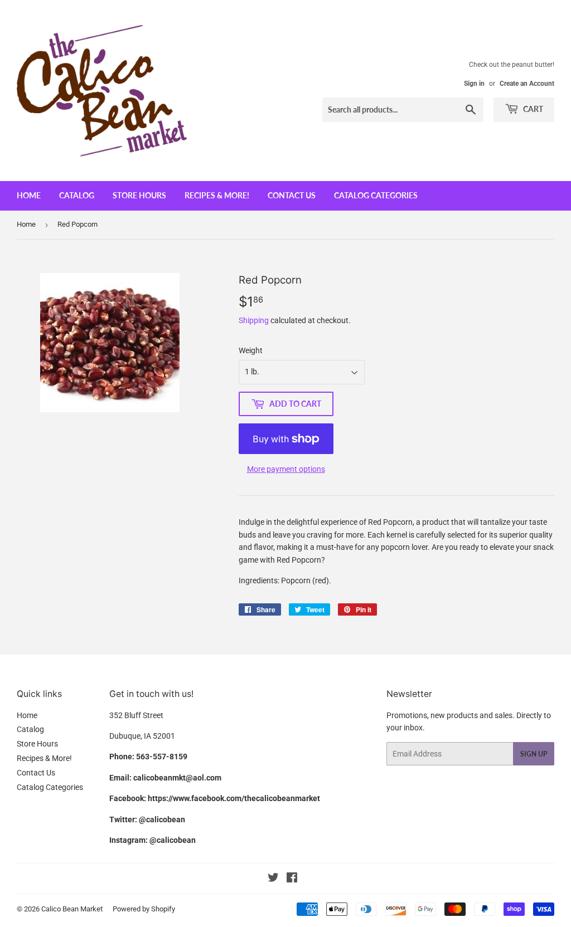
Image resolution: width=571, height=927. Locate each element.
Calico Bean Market (72, 909)
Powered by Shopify (144, 909)
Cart (532, 109)
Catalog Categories (376, 195)
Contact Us (292, 195)
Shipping (254, 320)
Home (29, 195)
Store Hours (139, 195)
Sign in (474, 83)
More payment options (286, 469)
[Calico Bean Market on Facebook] (292, 879)
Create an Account (527, 83)
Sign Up (533, 754)
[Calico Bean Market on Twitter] (273, 879)
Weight (251, 350)
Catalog (76, 195)
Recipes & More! (217, 195)
